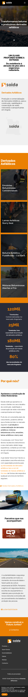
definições (22, 691)
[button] (12, 485)
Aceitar (4, 694)
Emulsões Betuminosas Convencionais (9, 188)
